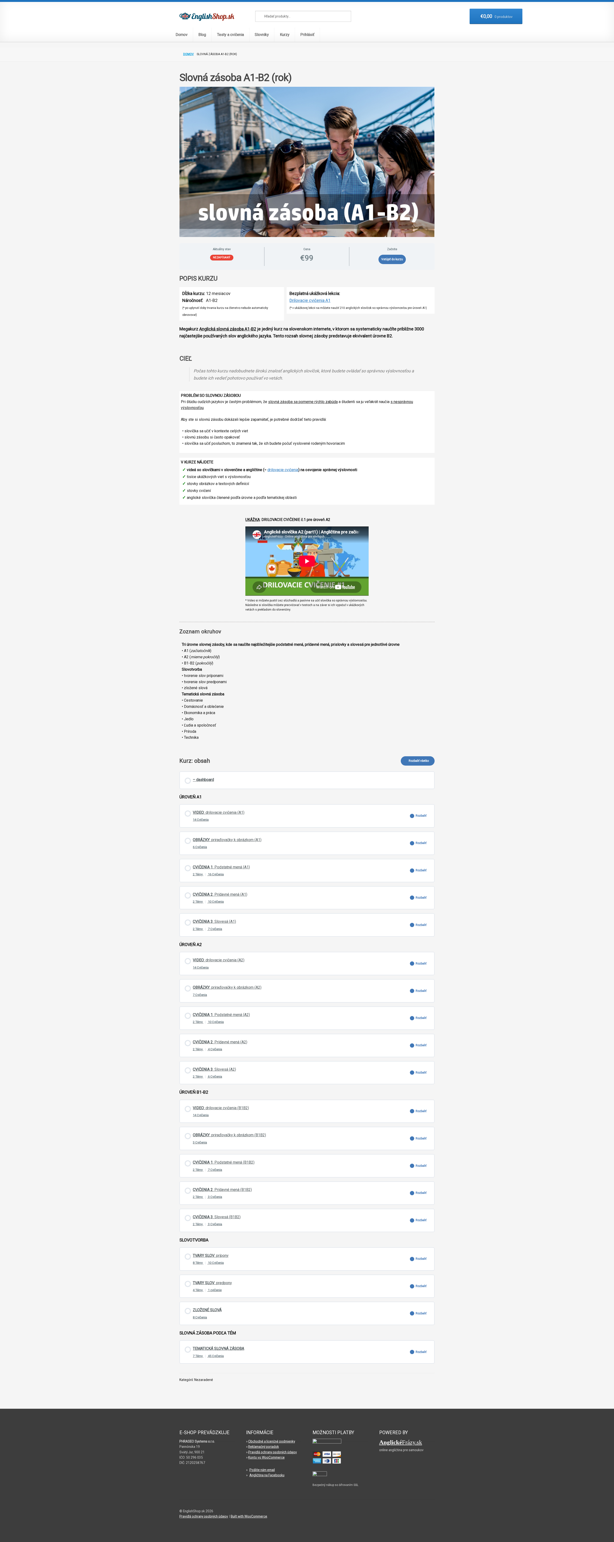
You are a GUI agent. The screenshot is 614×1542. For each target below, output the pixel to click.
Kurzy (284, 34)
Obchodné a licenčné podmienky (271, 1441)
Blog (202, 34)
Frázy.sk (400, 1442)
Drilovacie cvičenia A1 (310, 300)
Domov (182, 34)
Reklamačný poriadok (263, 1447)
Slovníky (262, 34)
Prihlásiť (307, 34)
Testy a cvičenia (230, 34)
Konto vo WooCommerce (266, 1457)
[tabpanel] (307, 511)
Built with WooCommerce (249, 1516)
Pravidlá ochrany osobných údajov (272, 1452)
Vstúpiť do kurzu (392, 259)
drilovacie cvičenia (282, 470)
